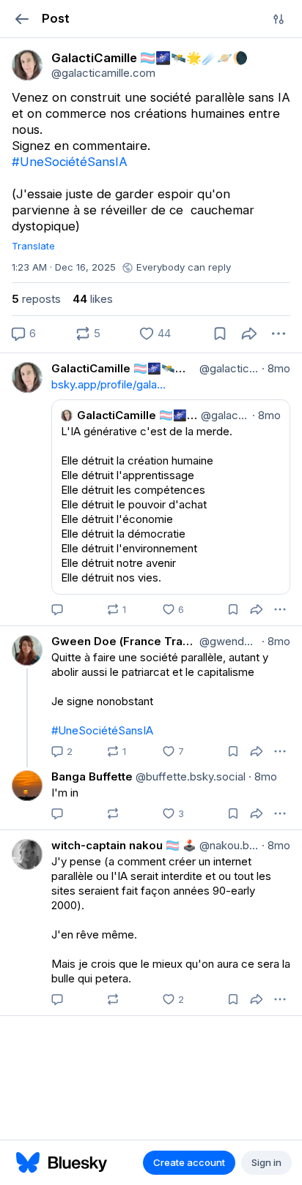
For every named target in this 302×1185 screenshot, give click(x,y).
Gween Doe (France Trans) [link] (123, 641)
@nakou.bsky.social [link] (227, 845)
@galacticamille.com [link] (227, 368)
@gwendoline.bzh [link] (227, 641)
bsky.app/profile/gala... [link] (108, 384)
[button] (22, 19)
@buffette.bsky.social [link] (189, 776)
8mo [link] (276, 368)
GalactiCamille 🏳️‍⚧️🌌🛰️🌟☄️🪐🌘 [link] (123, 368)
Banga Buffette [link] (92, 776)
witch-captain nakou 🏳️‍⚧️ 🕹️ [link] (123, 845)
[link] (27, 65)
